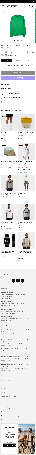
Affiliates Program (6, 408)
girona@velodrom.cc (7, 305)
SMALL (8, 60)
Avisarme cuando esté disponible (18, 65)
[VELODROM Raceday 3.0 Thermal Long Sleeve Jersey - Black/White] (19, 170)
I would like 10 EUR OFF (10, 446)
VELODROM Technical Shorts (24, 194)
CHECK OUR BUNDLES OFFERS (18, 1)
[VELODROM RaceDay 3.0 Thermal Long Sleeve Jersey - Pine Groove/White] (24, 170)
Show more (4, 400)
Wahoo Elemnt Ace (7, 385)
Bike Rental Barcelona (8, 392)
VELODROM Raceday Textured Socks (7, 133)
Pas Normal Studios (7, 381)
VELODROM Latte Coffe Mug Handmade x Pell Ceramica (26, 133)
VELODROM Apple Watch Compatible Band (8, 251)
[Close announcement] (33, 1)
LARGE (31, 60)
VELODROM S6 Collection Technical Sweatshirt (8, 194)
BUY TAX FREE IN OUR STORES (12, 102)
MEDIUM (20, 60)
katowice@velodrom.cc (8, 313)
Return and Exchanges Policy (10, 416)
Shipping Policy (5, 412)
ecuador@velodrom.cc (7, 320)
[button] (3, 6)
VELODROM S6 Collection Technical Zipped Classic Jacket (25, 252)
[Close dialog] (33, 425)
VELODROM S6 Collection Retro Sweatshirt (25, 223)
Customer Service (6, 420)
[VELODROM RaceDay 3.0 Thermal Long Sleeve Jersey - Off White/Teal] (21, 170)
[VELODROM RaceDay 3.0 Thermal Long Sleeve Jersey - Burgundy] (26, 170)
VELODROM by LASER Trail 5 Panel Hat (9, 162)
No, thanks (10, 450)
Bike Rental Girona (7, 389)
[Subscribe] (32, 274)
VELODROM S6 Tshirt (7, 222)
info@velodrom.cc (6, 296)
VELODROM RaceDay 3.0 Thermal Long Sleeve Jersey (26, 162)
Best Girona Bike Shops (8, 396)
